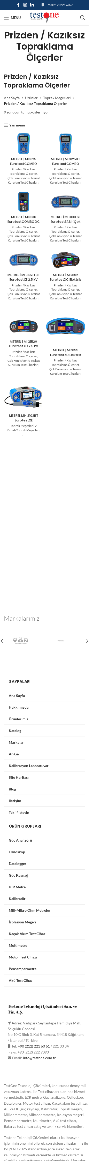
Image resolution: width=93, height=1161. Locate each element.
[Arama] (83, 17)
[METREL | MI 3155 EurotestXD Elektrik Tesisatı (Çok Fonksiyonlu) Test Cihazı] (66, 326)
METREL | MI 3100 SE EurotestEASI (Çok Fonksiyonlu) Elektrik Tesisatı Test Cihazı (65, 224)
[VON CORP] (24, 641)
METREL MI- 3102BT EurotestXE (23, 417)
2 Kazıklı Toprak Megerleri (23, 428)
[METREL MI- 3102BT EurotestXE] (23, 396)
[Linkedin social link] (32, 5)
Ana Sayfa (12, 98)
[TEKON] (65, 641)
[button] (87, 641)
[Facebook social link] (18, 5)
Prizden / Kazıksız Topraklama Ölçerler (23, 171)
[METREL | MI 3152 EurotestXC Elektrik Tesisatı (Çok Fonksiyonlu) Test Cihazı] (66, 260)
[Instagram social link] (24, 5)
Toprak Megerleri (57, 98)
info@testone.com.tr (39, 1058)
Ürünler (31, 98)
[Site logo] (45, 17)
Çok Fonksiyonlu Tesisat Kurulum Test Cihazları (23, 180)
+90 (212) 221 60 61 (60, 5)
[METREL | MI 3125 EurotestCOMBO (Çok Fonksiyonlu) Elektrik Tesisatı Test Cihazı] (23, 144)
